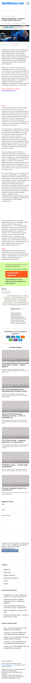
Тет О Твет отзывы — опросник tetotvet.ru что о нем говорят (14, 441)
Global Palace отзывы (19, 297)
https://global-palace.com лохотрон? (15, 300)
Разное (6, 581)
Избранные (7, 569)
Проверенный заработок (11, 578)
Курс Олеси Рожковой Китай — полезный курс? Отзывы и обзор (14, 390)
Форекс (6, 583)
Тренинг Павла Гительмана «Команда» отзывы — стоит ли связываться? (13, 415)
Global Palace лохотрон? (15, 295)
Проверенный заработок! (12, 274)
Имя (3, 504)
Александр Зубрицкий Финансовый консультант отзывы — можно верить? (15, 365)
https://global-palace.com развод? (19, 304)
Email (4, 510)
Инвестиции (7, 572)
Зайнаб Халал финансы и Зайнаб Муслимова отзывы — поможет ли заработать (14, 601)
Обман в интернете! (9, 575)
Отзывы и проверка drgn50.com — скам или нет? (15, 489)
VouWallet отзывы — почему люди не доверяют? (15, 466)
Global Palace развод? (10, 299)
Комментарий (6, 515)
